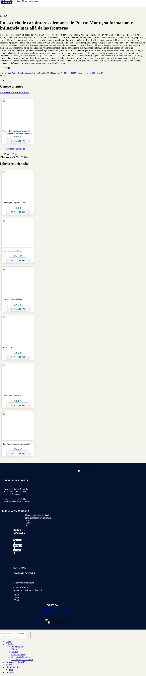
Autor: (3, 73)
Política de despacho (55, 615)
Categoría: (55, 73)
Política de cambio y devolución (55, 610)
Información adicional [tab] (15, 149)
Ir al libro (18, 141)
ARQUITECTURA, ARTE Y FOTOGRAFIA (82, 73)
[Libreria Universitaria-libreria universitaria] (20, 1)
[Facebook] (6, 80)
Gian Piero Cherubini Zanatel (19, 73)
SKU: (36, 73)
